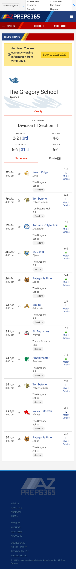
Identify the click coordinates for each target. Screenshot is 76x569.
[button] (74, 5)
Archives (16, 527)
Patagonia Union (43, 280)
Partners (16, 531)
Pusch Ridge (40, 174)
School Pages (19, 547)
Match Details (66, 177)
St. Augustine (41, 333)
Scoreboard (18, 543)
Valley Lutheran (42, 412)
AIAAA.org (16, 536)
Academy (16, 512)
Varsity (38, 111)
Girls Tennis (12, 37)
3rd (25, 138)
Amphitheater (41, 359)
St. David (38, 253)
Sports (11, 26)
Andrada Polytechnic (45, 227)
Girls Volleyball (11, 5)
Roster (53, 158)
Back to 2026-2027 (54, 54)
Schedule (21, 158)
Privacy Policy (19, 551)
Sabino (38, 306)
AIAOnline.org (19, 555)
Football (38, 26)
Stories (15, 523)
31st (25, 149)
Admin (14, 516)
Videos (15, 503)
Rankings (16, 507)
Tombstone (40, 200)
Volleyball (61, 26)
